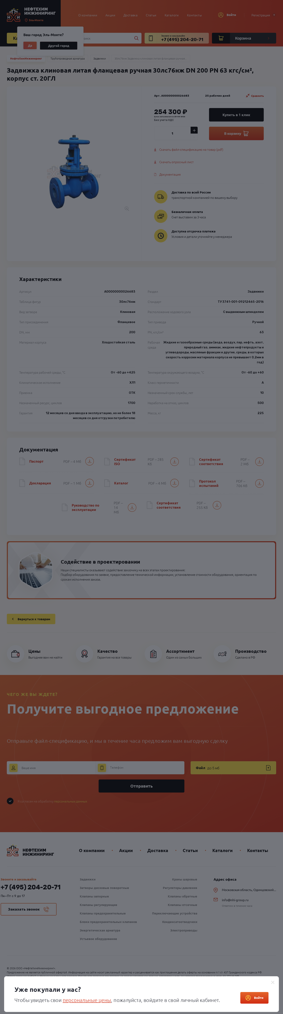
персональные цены (87, 1000)
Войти (258, 998)
